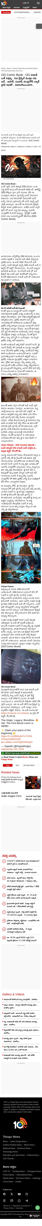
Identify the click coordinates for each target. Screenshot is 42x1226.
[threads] (5, 1200)
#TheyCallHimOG (11, 739)
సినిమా (35, 7)
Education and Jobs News (14, 1155)
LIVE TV (26, 3)
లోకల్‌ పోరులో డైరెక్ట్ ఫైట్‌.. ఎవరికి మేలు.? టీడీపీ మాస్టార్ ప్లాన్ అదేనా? (23, 887)
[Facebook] (5, 1194)
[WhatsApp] (20, 1200)
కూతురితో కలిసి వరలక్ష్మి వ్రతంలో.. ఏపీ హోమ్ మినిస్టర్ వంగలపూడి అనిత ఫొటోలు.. (19, 1056)
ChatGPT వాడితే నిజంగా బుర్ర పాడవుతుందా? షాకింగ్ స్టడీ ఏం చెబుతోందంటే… (23, 862)
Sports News (8, 1178)
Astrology (36, 1178)
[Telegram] (27, 1200)
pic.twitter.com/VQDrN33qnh (17, 742)
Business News (24, 1148)
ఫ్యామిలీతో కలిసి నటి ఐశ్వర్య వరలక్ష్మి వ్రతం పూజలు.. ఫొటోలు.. (21, 1031)
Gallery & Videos (13, 994)
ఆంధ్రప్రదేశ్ (26, 7)
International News (24, 1175)
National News (9, 1148)
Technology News (10, 1152)
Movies (9, 68)
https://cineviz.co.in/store (15, 713)
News (5, 1141)
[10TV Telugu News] (4, 3)
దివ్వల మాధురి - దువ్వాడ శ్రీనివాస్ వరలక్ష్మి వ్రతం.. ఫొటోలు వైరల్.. (21, 1006)
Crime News (8, 1182)
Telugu (3, 68)
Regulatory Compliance (21, 1206)
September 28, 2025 (12, 749)
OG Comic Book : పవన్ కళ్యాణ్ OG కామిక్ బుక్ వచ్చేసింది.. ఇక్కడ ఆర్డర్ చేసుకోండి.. (19, 448)
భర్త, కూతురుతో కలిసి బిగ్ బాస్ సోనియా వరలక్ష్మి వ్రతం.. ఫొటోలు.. (20, 1023)
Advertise (19, 1208)
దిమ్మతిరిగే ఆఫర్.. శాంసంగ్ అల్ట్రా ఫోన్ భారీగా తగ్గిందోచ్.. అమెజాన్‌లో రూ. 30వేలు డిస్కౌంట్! (20, 1014)
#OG (29, 736)
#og (17, 765)
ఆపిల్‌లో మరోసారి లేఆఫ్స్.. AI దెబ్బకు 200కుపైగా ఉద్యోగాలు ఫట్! (19, 930)
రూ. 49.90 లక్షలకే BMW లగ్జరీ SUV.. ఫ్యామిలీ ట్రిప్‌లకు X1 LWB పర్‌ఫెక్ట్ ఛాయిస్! (22, 939)
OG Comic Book (29, 765)
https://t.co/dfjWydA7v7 (14, 736)
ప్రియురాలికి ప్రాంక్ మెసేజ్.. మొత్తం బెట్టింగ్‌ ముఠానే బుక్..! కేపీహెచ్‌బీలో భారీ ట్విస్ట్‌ (21, 905)
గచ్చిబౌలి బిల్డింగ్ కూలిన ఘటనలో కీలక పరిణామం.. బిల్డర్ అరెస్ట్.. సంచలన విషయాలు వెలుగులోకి (22, 871)
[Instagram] (27, 1194)
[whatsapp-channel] (21, 753)
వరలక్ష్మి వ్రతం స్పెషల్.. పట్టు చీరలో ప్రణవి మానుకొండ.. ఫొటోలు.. (18, 1039)
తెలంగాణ (17, 7)
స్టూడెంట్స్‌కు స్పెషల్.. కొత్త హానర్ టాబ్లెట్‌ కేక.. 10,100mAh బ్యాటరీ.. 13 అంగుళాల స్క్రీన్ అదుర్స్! (22, 913)
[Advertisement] (21, 40)
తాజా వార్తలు (7, 7)
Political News (33, 1155)
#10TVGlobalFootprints (21, 12)
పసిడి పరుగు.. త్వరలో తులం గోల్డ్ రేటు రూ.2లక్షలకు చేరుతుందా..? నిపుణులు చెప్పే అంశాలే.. (21, 879)
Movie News (29, 1145)
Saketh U (13, 146)
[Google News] (12, 1200)
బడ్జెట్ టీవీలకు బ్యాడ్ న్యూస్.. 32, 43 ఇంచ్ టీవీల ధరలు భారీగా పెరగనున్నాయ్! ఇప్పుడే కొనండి (21, 896)
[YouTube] (20, 1194)
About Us (7, 1206)
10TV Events (8, 1159)
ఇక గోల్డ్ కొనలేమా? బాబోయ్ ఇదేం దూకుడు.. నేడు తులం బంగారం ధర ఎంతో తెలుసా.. (21, 1048)
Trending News (18, 1171)
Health (18, 1182)
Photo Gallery (8, 1175)
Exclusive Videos (23, 1178)
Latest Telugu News (18, 1141)
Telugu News (7, 759)
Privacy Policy (9, 1208)
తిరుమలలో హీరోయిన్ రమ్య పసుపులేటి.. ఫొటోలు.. (21, 999)
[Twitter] (12, 1194)
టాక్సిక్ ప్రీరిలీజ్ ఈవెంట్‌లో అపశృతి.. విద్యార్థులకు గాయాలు (12, 794)
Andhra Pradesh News (12, 1145)
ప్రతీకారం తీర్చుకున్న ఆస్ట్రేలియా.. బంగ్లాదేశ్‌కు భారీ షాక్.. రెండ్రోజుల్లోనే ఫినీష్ (23, 922)
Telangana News (34, 1171)
